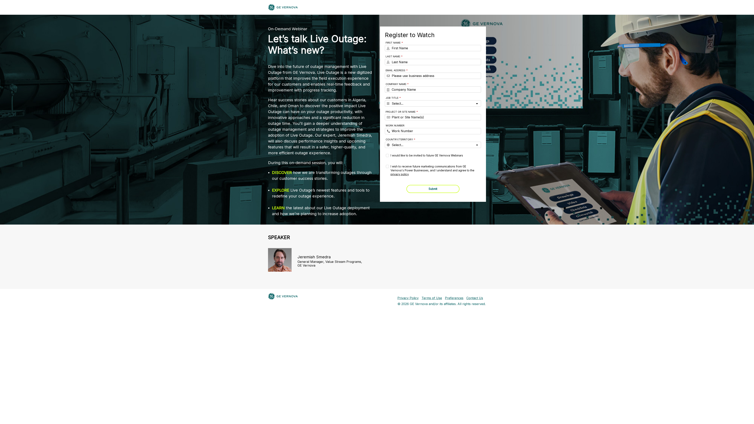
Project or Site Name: (401, 111)
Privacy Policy (408, 298)
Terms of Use (432, 298)
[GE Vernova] (283, 7)
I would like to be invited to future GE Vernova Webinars (427, 155)
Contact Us (474, 298)
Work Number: (395, 125)
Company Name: (396, 84)
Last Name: (393, 56)
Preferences (454, 298)
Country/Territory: (399, 139)
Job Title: (392, 97)
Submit (433, 188)
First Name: (393, 42)
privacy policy (400, 174)
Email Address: (396, 70)
